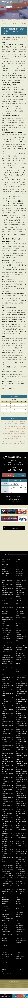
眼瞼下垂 (4, 897)
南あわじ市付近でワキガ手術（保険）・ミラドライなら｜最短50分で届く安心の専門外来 (21, 772)
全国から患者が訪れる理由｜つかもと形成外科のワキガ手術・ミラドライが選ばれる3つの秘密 (21, 892)
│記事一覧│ (14, 24)
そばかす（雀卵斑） (20, 611)
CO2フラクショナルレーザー (7, 966)
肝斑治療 (18, 663)
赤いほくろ (18, 643)
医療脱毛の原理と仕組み (7, 592)
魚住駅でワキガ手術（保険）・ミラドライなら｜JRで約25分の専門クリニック (21, 844)
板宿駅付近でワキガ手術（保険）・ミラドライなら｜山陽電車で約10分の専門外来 (7, 780)
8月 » (25, 414)
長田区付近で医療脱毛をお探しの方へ (21, 589)
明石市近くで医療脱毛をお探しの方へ (21, 581)
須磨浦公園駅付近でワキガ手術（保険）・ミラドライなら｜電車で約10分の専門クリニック (7, 676)
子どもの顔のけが (20, 934)
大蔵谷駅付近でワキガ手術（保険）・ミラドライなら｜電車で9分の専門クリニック (21, 708)
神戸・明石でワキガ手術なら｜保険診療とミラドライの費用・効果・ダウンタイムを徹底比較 (21, 868)
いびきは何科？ (5, 636)
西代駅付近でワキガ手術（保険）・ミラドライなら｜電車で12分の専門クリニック (21, 692)
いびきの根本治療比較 (21, 636)
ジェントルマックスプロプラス (21, 949)
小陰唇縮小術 (19, 938)
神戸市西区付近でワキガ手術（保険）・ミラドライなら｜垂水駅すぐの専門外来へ (7, 764)
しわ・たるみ (5, 628)
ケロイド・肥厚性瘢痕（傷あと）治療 (7, 650)
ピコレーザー (5, 948)
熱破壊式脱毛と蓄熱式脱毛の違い (7, 600)
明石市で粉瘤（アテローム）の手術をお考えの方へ (21, 651)
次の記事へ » (23, 24)
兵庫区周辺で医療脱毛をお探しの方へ (21, 585)
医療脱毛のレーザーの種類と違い (21, 595)
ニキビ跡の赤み (5, 626)
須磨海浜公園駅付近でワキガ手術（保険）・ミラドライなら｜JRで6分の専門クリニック (7, 684)
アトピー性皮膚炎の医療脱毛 (7, 581)
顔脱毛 (3, 569)
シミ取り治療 (5, 603)
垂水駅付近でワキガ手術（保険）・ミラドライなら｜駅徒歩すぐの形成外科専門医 (7, 692)
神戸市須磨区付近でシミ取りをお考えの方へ (7, 656)
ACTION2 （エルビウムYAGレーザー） (7, 973)
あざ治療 (18, 899)
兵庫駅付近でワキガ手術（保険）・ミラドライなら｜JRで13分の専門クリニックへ (7, 748)
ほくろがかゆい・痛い (7, 647)
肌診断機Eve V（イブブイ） (7, 664)
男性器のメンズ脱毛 (6, 578)
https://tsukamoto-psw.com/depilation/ (13, 374)
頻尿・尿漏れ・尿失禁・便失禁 (21, 631)
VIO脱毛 (17, 567)
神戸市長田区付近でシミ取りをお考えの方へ (21, 656)
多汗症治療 (4, 613)
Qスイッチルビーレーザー (21, 962)
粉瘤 (17, 897)
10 (14, 405)
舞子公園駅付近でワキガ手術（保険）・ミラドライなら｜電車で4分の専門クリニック (21, 740)
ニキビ (3, 623)
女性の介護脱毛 (5, 573)
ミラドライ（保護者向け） (21, 906)
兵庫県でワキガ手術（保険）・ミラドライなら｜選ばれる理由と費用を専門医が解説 (7, 788)
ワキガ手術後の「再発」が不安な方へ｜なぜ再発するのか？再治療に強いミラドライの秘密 (21, 876)
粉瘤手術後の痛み (6, 932)
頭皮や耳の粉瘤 (19, 925)
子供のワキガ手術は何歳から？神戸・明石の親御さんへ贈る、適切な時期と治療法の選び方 (7, 868)
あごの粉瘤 (4, 929)
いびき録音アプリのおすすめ (21, 639)
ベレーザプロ (5, 952)
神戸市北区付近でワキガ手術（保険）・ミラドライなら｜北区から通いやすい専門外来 (7, 756)
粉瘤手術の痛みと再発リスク (7, 935)
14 (2, 407)
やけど (3, 912)
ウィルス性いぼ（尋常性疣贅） (5, 909)
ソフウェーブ (19, 954)
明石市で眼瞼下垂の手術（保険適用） (21, 941)
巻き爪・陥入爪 (5, 914)
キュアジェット (5, 956)
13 (25, 405)
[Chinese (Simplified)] (2, 7)
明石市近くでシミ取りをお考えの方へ (7, 608)
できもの (18, 920)
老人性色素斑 (5, 611)
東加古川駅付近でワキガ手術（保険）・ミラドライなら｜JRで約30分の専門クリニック (7, 772)
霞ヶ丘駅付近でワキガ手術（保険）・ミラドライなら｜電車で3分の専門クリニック (7, 852)
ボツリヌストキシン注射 (21, 956)
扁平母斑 (4, 903)
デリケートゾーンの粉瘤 (21, 927)
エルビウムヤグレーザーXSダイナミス (7, 962)
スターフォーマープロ (7, 954)
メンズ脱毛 (4, 576)
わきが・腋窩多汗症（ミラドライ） (21, 614)
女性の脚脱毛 (19, 571)
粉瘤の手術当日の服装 (21, 929)
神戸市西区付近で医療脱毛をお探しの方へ (7, 585)
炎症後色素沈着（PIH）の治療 (7, 669)
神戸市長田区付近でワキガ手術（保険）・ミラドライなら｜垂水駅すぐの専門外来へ (21, 756)
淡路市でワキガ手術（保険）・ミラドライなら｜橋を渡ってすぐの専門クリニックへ (7, 724)
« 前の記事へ (4, 24)
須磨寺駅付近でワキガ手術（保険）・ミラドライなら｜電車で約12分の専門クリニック (21, 684)
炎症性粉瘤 (18, 659)
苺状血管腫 (18, 903)
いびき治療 (18, 634)
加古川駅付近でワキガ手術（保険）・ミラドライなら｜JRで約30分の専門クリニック (21, 852)
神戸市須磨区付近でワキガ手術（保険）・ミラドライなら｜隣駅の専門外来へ (21, 764)
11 (17, 405)
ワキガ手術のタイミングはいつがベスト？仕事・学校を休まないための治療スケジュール (21, 884)
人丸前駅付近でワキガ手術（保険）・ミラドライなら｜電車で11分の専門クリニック (21, 796)
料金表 (3, 561)
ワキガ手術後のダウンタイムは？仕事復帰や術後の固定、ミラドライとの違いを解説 (7, 884)
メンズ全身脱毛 (19, 576)
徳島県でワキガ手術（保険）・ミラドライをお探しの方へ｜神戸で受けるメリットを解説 (21, 788)
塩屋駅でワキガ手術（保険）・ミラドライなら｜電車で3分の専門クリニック (7, 859)
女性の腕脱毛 (5, 571)
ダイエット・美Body (20, 617)
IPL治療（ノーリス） (20, 965)
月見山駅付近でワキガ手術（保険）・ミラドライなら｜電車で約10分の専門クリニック (7, 844)
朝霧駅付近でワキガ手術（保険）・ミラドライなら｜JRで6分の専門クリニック (21, 724)
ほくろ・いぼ (19, 628)
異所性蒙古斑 (5, 901)
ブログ (17, 561)
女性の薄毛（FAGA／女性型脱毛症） (7, 917)
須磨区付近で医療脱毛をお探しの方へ (7, 589)
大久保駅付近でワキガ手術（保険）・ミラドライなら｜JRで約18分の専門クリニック (7, 708)
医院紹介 (18, 557)
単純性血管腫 (5, 906)
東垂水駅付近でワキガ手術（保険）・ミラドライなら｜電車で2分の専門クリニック (7, 740)
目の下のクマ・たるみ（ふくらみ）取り (7, 631)
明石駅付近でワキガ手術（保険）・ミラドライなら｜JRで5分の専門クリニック (21, 748)
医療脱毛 (4, 567)
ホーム (3, 557)
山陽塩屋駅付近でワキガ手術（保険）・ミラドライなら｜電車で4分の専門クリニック (7, 828)
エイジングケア (5, 634)
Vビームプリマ (19, 952)
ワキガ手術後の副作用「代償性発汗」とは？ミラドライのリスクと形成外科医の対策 (7, 876)
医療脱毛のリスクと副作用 (7, 595)
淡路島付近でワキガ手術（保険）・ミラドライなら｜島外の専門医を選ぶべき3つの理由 (7, 796)
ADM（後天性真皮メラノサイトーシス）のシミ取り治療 (21, 669)
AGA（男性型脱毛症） (20, 914)
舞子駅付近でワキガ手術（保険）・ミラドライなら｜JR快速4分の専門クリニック (21, 780)
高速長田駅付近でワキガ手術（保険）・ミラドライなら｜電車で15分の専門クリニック (7, 836)
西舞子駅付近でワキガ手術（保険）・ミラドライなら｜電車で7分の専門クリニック (7, 700)
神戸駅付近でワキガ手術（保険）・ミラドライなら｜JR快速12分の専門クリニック (7, 804)
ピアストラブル (19, 908)
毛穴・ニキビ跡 (19, 623)
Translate (21, 7)
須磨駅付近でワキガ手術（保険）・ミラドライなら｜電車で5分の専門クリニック (21, 676)
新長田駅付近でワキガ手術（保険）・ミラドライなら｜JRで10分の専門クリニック (21, 804)
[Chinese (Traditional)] (3, 7)
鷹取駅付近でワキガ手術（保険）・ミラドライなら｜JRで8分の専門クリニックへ (7, 716)
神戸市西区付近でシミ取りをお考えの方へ (7, 660)
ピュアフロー (5, 969)
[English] (5, 7)
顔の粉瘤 (18, 923)
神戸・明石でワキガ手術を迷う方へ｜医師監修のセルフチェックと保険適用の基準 (21, 860)
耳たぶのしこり (5, 920)
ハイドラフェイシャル (21, 958)
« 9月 (2, 414)
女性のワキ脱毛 (19, 569)
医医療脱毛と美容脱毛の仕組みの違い (21, 600)
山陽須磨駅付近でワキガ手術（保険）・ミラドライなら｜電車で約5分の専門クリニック (21, 820)
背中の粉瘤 (4, 925)
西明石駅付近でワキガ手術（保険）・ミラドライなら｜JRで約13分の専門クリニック (21, 700)
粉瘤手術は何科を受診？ (21, 932)
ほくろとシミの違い (6, 645)
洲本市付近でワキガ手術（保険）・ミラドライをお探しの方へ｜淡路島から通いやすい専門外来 (7, 812)
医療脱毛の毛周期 (20, 592)
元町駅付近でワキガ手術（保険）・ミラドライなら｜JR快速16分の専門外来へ (21, 836)
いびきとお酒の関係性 (7, 643)
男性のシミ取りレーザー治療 (21, 604)
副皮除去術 (4, 940)
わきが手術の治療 (20, 912)
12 (21, 405)
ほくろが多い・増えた (21, 645)
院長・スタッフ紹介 (6, 559)
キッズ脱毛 (18, 578)
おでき (3, 923)
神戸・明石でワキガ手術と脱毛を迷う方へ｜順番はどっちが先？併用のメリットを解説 (7, 892)
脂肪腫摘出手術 (5, 899)
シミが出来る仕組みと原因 (21, 608)
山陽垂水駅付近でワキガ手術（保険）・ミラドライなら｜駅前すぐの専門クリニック (7, 820)
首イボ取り (18, 916)
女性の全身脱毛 (19, 573)
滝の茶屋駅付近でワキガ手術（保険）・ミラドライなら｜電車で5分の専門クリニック (21, 716)
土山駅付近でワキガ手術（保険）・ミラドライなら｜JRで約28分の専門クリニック (7, 732)
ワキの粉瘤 (4, 927)
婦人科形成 (4, 938)
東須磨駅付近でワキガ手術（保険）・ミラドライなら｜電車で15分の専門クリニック (21, 732)
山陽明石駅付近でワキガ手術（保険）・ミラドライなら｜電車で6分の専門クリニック (21, 812)
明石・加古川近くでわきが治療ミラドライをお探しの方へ (7, 619)
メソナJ (4, 958)
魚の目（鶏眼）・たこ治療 (21, 647)
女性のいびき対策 (6, 638)
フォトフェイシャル (20, 969)
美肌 (17, 626)
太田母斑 (18, 901)
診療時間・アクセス (20, 559)
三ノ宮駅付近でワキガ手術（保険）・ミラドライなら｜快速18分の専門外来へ (21, 828)
